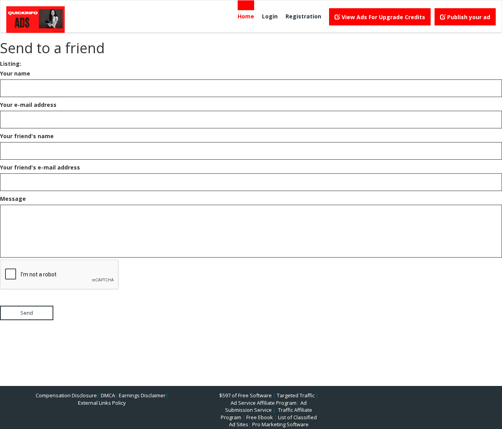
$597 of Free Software (245, 395)
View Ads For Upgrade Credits (382, 17)
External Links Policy (102, 402)
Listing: (10, 63)
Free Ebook (259, 417)
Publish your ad (468, 17)
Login (270, 16)
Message (13, 198)
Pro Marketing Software (280, 424)
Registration (303, 16)
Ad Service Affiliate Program (263, 402)
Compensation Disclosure (66, 395)
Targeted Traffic (296, 395)
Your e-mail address (28, 104)
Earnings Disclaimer (142, 395)
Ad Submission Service (266, 406)
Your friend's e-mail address (40, 167)
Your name (15, 73)
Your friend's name (27, 136)
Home (246, 16)
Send (26, 312)
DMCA (108, 395)
